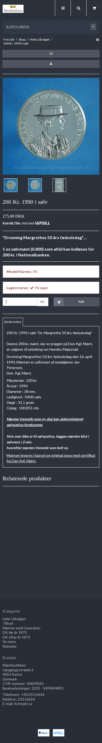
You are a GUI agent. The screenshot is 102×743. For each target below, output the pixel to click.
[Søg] (78, 8)
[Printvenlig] (97, 39)
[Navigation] (63, 8)
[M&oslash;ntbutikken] (13, 9)
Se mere (9, 641)
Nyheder (10, 646)
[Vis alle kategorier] (93, 27)
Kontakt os (23, 703)
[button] (51, 53)
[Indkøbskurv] (94, 8)
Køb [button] (81, 302)
